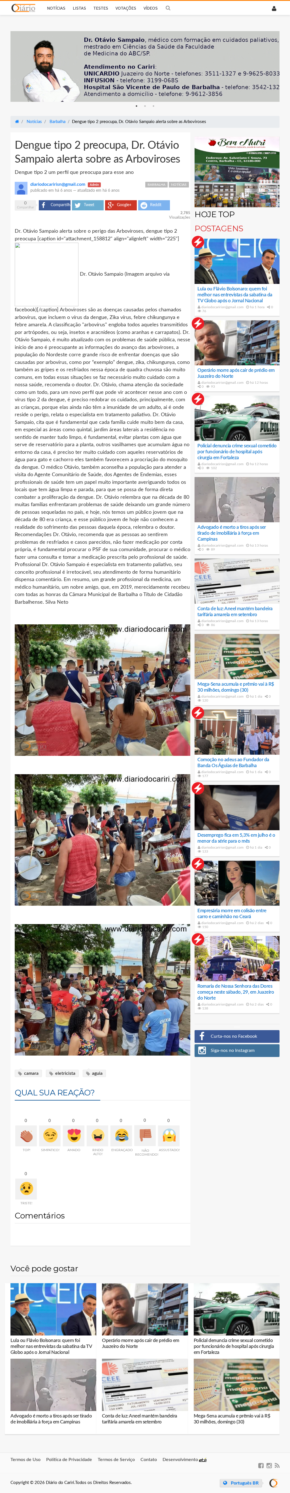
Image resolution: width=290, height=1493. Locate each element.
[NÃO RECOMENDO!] (145, 1135)
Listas (79, 8)
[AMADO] (73, 1135)
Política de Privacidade (69, 1459)
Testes (100, 8)
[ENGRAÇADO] (121, 1135)
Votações (126, 8)
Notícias (56, 8)
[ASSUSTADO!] (169, 1135)
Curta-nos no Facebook (234, 1036)
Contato (148, 1459)
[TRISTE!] (26, 1189)
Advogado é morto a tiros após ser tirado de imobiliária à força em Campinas (231, 533)
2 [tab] (145, 106)
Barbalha (156, 184)
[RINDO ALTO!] (97, 1135)
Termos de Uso (25, 1459)
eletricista (64, 1073)
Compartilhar (61, 205)
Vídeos (151, 8)
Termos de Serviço (116, 1459)
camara (31, 1073)
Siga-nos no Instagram (233, 1050)
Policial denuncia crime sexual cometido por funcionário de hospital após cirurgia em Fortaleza (237, 451)
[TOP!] (26, 1135)
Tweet (89, 205)
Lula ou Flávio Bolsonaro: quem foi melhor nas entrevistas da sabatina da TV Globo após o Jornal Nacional (234, 294)
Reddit (155, 205)
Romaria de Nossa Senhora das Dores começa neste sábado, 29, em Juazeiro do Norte (235, 992)
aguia (97, 1073)
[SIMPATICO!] (50, 1135)
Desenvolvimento (181, 1459)
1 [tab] (136, 106)
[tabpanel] (145, 66)
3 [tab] (153, 106)
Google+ (124, 205)
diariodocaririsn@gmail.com (222, 307)
